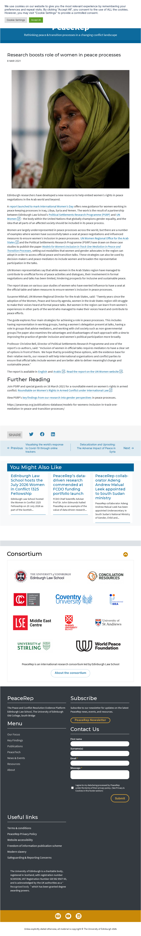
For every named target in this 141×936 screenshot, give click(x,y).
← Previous (35, 448)
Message (76, 768)
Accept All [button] (36, 20)
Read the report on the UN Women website (93, 371)
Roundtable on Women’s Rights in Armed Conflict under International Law (63, 390)
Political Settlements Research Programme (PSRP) (79, 214)
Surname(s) (76, 748)
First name (76, 739)
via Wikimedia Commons (61, 186)
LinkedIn (79, 916)
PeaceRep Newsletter (90, 720)
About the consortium (70, 673)
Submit (120, 798)
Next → (105, 448)
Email (74, 758)
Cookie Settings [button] (16, 19)
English (42, 371)
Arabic (57, 371)
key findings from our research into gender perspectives (57, 397)
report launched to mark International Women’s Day (41, 206)
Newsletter (58, 916)
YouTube (68, 916)
